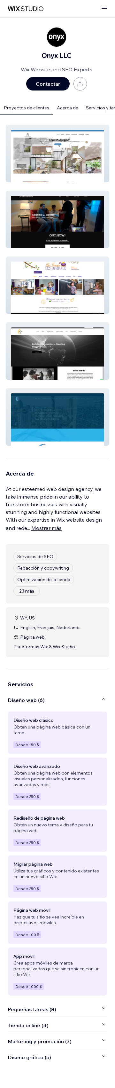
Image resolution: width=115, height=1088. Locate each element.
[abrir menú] (104, 8)
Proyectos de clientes (26, 108)
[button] (57, 153)
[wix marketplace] (25, 8)
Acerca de (67, 108)
